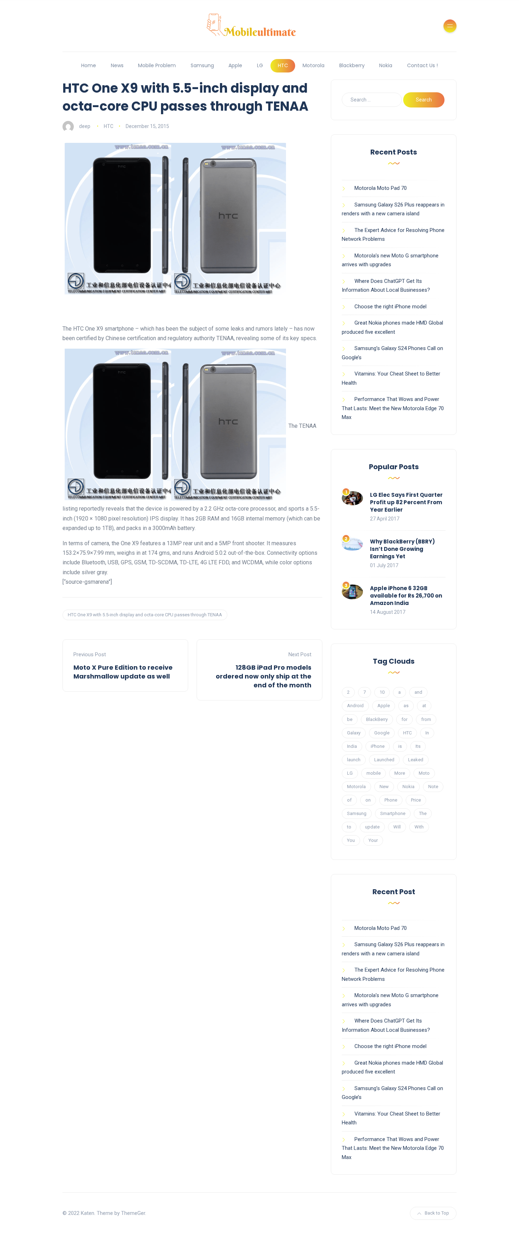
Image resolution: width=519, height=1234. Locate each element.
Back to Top (437, 1213)
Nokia (385, 65)
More (399, 773)
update (372, 827)
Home (88, 65)
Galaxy (353, 732)
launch (353, 759)
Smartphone (392, 813)
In (427, 732)
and (418, 692)
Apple (235, 65)
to (349, 827)
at (424, 705)
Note (433, 786)
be (349, 719)
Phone (390, 800)
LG (260, 65)
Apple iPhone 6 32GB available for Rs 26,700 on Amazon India (406, 595)
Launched (384, 759)
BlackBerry (377, 719)
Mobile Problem (157, 65)
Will (397, 827)
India (352, 746)
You (351, 840)
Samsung (202, 65)
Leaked (415, 759)
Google (381, 732)
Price (416, 800)
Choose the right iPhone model (390, 306)
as (406, 705)
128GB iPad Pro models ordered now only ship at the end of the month (263, 676)
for (404, 719)
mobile (373, 773)
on (368, 800)
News (117, 65)
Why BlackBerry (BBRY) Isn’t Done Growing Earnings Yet (402, 549)
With (419, 827)
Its (418, 746)
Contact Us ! (422, 65)
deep (84, 126)
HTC (283, 65)
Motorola (313, 65)
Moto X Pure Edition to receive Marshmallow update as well (123, 672)
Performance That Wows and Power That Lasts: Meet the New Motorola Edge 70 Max (393, 408)
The (422, 813)
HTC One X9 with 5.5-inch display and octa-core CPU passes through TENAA (145, 614)
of (349, 800)
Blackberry (352, 65)
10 (382, 692)
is (400, 746)
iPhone (377, 746)
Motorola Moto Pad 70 (380, 188)
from (426, 719)
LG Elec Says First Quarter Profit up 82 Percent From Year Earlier (406, 502)
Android (355, 705)
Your (373, 840)
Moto (424, 773)
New (384, 786)
